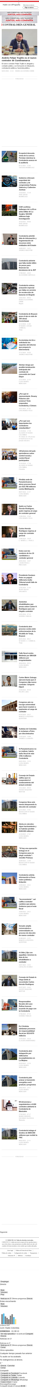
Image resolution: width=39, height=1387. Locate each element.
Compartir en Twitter (8, 1375)
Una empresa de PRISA (19, 1262)
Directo (29, 1298)
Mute (2, 1290)
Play (2, 1294)
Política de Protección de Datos (24, 1250)
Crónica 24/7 (5, 1325)
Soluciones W (11, 1255)
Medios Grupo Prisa (19, 1267)
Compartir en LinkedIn (9, 1377)
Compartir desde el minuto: (12, 1386)
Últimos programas (19, 1298)
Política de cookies (6, 1253)
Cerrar (3, 1347)
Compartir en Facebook (10, 1373)
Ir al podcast (20, 1334)
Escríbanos (28, 1255)
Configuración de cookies (20, 1253)
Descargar (4, 1384)
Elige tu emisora (29, 7)
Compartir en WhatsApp (10, 1380)
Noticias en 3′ (6, 1298)
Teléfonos (20, 1255)
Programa (16, 5)
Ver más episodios (8, 1334)
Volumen (4, 1292)
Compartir (29, 1334)
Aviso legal (10, 1250)
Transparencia (33, 1253)
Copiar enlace (6, 1382)
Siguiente (3, 1232)
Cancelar (11, 1366)
